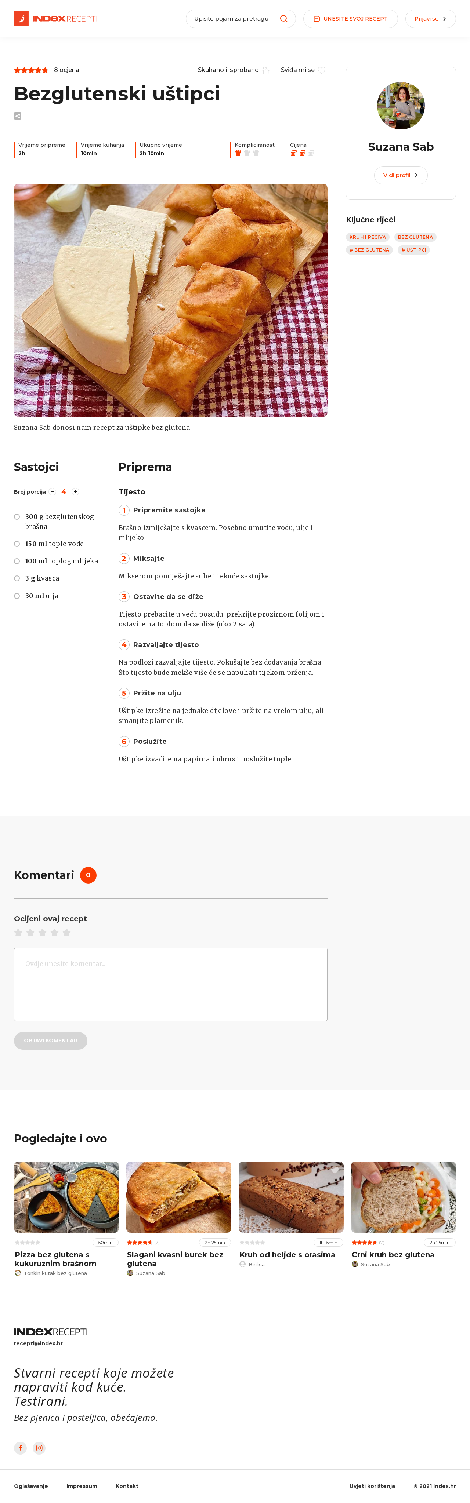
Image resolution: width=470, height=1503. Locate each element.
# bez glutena (369, 250)
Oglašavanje (31, 1486)
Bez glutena (415, 237)
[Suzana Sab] (171, 300)
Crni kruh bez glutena (393, 1254)
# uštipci (413, 250)
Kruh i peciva (368, 237)
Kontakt (127, 1486)
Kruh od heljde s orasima (287, 1254)
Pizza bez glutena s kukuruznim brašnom (56, 1259)
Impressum (81, 1486)
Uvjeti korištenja (372, 1486)
